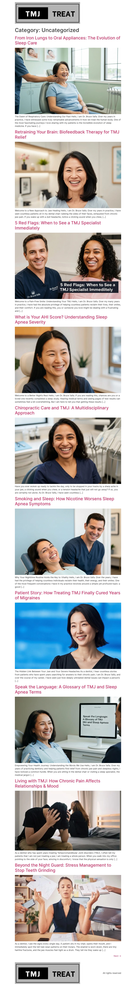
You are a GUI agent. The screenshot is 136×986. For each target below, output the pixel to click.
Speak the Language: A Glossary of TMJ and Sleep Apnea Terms (66, 689)
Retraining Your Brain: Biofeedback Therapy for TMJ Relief (67, 134)
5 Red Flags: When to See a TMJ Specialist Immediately (58, 225)
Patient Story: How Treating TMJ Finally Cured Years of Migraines (67, 595)
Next (117, 956)
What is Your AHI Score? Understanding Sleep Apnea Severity (61, 319)
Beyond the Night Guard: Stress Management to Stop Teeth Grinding (63, 868)
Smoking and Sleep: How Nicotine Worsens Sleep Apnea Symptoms (64, 501)
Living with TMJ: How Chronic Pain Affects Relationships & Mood (57, 783)
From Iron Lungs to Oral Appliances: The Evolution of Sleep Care (67, 40)
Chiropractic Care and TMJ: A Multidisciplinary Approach (62, 410)
